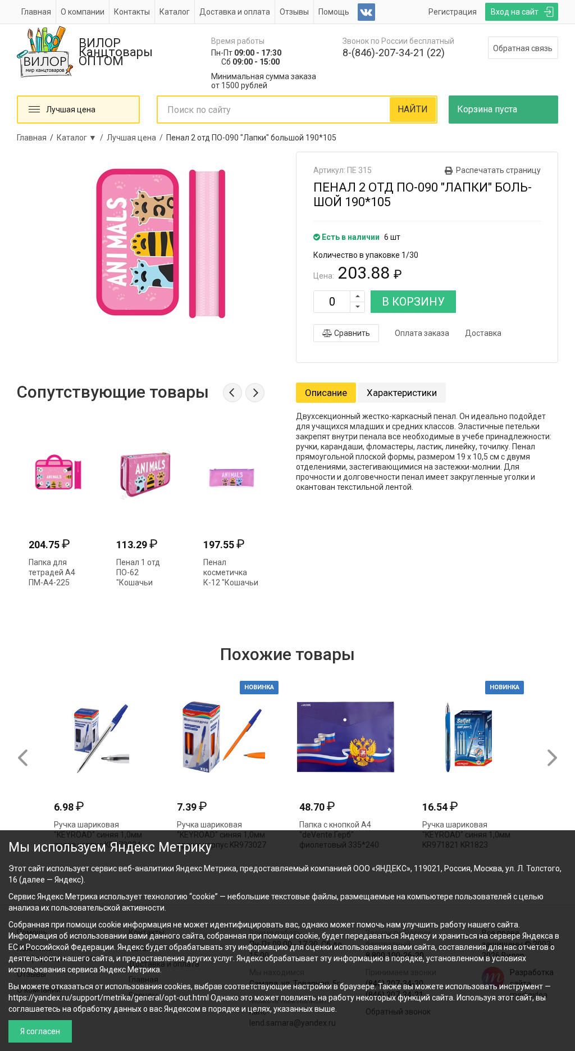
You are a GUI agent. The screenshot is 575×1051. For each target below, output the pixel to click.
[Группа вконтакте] (366, 12)
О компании (82, 11)
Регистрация (452, 11)
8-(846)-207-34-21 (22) (394, 52)
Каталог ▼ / (82, 137)
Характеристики (402, 392)
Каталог (174, 11)
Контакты (132, 11)
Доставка (483, 333)
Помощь (333, 11)
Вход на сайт (515, 11)
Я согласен (40, 1031)
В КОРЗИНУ (413, 301)
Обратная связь (523, 48)
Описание (326, 392)
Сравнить (351, 333)
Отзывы (294, 11)
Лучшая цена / (136, 137)
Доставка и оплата (234, 11)
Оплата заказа (422, 333)
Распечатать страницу (498, 170)
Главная (36, 11)
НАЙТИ (413, 109)
